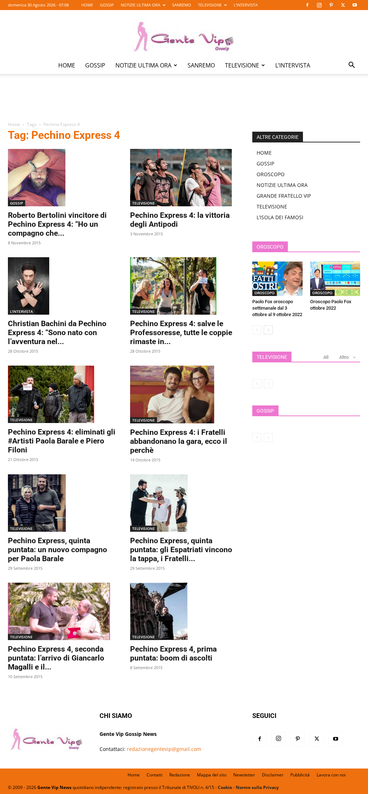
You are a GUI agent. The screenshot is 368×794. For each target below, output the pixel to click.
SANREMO (181, 5)
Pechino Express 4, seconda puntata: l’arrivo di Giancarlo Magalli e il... (56, 658)
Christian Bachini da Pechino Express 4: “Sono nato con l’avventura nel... (57, 332)
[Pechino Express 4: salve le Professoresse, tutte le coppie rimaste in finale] (184, 286)
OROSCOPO (271, 174)
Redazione (179, 775)
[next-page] (268, 329)
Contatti (154, 775)
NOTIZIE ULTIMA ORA (140, 5)
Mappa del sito (211, 775)
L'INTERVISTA (21, 311)
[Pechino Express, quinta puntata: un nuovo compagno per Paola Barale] (62, 503)
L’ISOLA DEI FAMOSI (280, 217)
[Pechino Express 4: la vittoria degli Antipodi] (184, 177)
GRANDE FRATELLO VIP (284, 195)
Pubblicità (300, 775)
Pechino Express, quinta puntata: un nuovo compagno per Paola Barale (57, 549)
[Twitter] (342, 5)
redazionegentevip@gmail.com (164, 749)
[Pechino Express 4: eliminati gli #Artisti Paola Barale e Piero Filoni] (62, 394)
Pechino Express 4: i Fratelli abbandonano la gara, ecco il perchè (178, 441)
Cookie (225, 787)
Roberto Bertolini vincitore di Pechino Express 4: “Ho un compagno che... (57, 224)
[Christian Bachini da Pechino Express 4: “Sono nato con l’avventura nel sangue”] (62, 286)
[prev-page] (256, 329)
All (325, 357)
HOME (87, 5)
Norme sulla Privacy (257, 787)
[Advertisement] (184, 102)
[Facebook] (307, 5)
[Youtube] (354, 5)
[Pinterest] (331, 5)
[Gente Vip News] (184, 34)
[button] (351, 65)
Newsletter (244, 775)
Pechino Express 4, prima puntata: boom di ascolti (173, 653)
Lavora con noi (331, 775)
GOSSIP (107, 5)
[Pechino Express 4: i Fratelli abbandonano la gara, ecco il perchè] (184, 394)
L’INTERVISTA (246, 5)
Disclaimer (273, 775)
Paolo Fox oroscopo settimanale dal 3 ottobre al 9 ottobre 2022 (277, 308)
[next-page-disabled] (268, 383)
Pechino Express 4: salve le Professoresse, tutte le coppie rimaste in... (181, 332)
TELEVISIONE (210, 5)
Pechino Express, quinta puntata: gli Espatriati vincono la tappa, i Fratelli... (181, 549)
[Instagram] (319, 5)
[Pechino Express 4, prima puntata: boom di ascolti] (184, 611)
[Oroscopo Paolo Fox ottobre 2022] (335, 279)
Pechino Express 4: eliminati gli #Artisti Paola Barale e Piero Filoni (61, 441)
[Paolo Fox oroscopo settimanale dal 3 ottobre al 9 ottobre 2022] (277, 279)
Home (14, 124)
